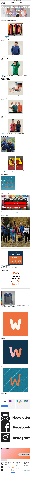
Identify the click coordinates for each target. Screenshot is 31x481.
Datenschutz (17, 468)
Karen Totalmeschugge (27, 400)
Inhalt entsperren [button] (15, 203)
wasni (12, 466)
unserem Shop (8, 56)
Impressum (17, 463)
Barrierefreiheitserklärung (19, 469)
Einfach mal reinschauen (19, 212)
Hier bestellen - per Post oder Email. (6, 96)
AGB (16, 471)
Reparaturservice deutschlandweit (10, 171)
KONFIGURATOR (14, 2)
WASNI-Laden (4, 267)
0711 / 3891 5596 (13, 0)
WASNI (4, 401)
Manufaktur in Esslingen (18, 286)
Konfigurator (7, 36)
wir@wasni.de (19, 0)
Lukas (12, 400)
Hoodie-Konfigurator (8, 305)
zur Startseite (3, 460)
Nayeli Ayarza (20, 400)
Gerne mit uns (16, 152)
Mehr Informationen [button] (15, 201)
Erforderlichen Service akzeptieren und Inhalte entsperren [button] (15, 205)
